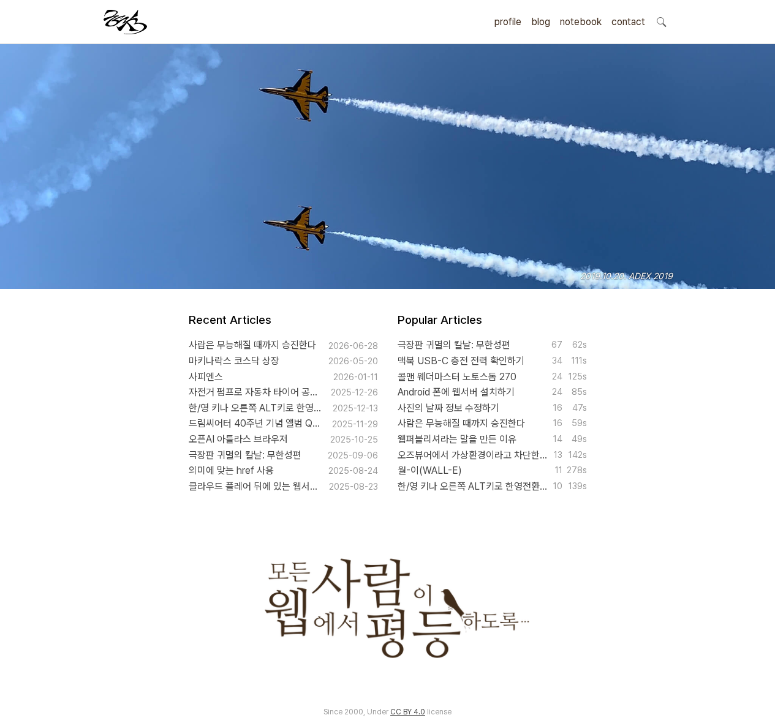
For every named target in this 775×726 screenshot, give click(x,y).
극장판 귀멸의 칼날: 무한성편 (245, 455)
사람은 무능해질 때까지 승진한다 (252, 345)
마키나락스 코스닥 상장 (234, 361)
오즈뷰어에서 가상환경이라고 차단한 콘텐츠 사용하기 (473, 455)
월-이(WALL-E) (430, 470)
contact (628, 22)
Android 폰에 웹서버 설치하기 (456, 392)
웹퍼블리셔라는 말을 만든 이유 (457, 439)
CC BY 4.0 (407, 712)
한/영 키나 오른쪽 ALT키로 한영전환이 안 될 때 (256, 408)
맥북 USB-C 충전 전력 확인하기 (461, 361)
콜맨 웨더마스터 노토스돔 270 (457, 377)
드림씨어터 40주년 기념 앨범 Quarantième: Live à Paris (256, 423)
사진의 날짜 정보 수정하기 (448, 408)
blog (540, 22)
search (661, 21)
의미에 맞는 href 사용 (231, 470)
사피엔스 (206, 377)
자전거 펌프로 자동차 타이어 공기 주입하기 (255, 392)
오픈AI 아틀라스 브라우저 (238, 439)
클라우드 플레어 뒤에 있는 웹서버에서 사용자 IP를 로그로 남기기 (254, 486)
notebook (581, 22)
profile (507, 22)
